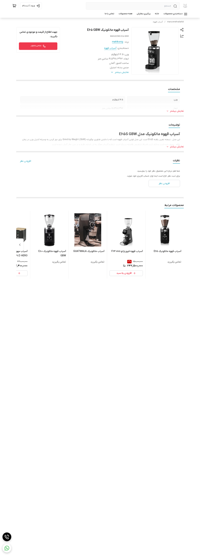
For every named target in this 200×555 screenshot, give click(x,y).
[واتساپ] (6, 548)
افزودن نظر (25, 161)
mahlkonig (117, 41)
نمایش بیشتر (177, 111)
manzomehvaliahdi (175, 22)
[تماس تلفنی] (6, 536)
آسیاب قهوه (158, 22)
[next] (20, 244)
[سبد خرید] (14, 6)
